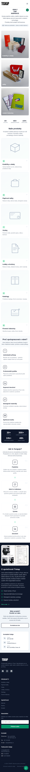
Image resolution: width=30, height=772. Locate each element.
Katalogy (3, 692)
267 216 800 (7, 740)
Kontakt (3, 708)
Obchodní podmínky (22, 766)
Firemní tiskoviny (5, 694)
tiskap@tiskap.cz (10, 742)
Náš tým (3, 703)
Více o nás (4, 604)
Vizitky (2, 687)
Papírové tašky (4, 684)
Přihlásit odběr (15, 726)
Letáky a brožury (5, 689)
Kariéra (3, 705)
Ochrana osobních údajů (9, 766)
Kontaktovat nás (15, 625)
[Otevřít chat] (26, 768)
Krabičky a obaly (5, 682)
